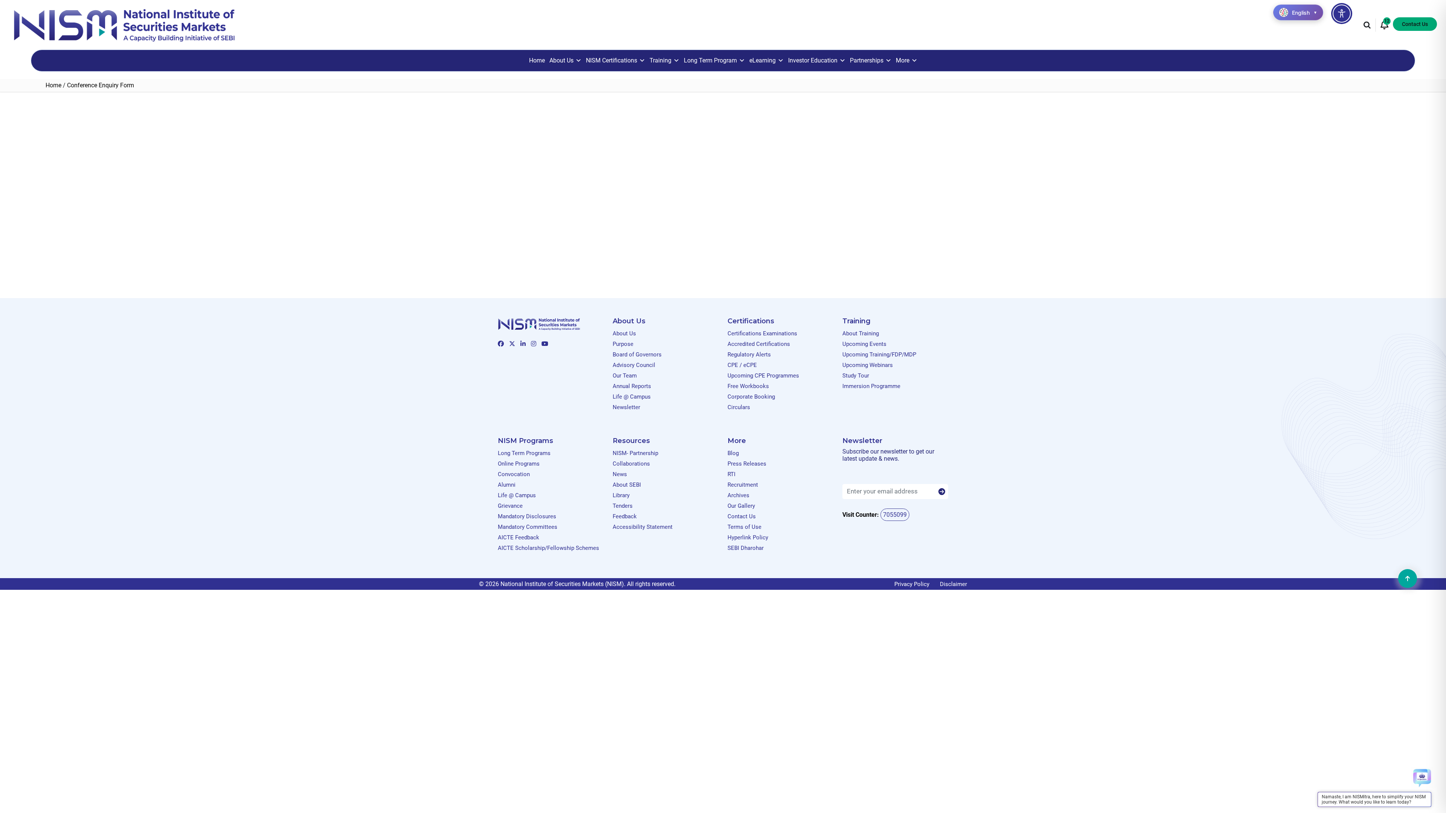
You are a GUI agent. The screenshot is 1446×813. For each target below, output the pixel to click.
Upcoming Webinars (867, 365)
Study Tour (855, 375)
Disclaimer (953, 584)
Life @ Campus (632, 396)
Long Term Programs (524, 453)
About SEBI (627, 484)
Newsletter (626, 407)
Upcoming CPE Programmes (763, 375)
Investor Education (812, 60)
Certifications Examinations (762, 333)
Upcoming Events (864, 344)
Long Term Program (710, 60)
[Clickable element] (124, 24)
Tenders (623, 505)
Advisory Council (634, 365)
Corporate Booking (751, 396)
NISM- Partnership (635, 453)
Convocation (514, 474)
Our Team (625, 375)
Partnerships (866, 60)
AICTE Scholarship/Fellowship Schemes (548, 548)
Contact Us (1415, 24)
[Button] (941, 492)
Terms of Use (744, 527)
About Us (561, 60)
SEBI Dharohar (746, 548)
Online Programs (519, 463)
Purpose (623, 344)
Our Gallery (741, 505)
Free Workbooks (748, 386)
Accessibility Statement (643, 527)
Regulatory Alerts (749, 354)
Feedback (625, 516)
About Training (860, 333)
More (902, 60)
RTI (731, 474)
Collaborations (631, 463)
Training (660, 60)
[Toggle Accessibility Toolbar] (1341, 13)
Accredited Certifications (759, 344)
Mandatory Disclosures (527, 516)
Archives (738, 495)
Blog (733, 453)
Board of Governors (637, 354)
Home (537, 60)
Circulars (739, 407)
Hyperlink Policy (748, 537)
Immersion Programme (871, 386)
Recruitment (743, 484)
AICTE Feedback (518, 537)
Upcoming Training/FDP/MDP (879, 354)
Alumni (507, 484)
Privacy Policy (911, 584)
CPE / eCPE (742, 365)
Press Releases (747, 463)
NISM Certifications (611, 60)
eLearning (762, 60)
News (620, 474)
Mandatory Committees (527, 527)
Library (621, 495)
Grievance (510, 505)
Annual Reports (632, 386)
